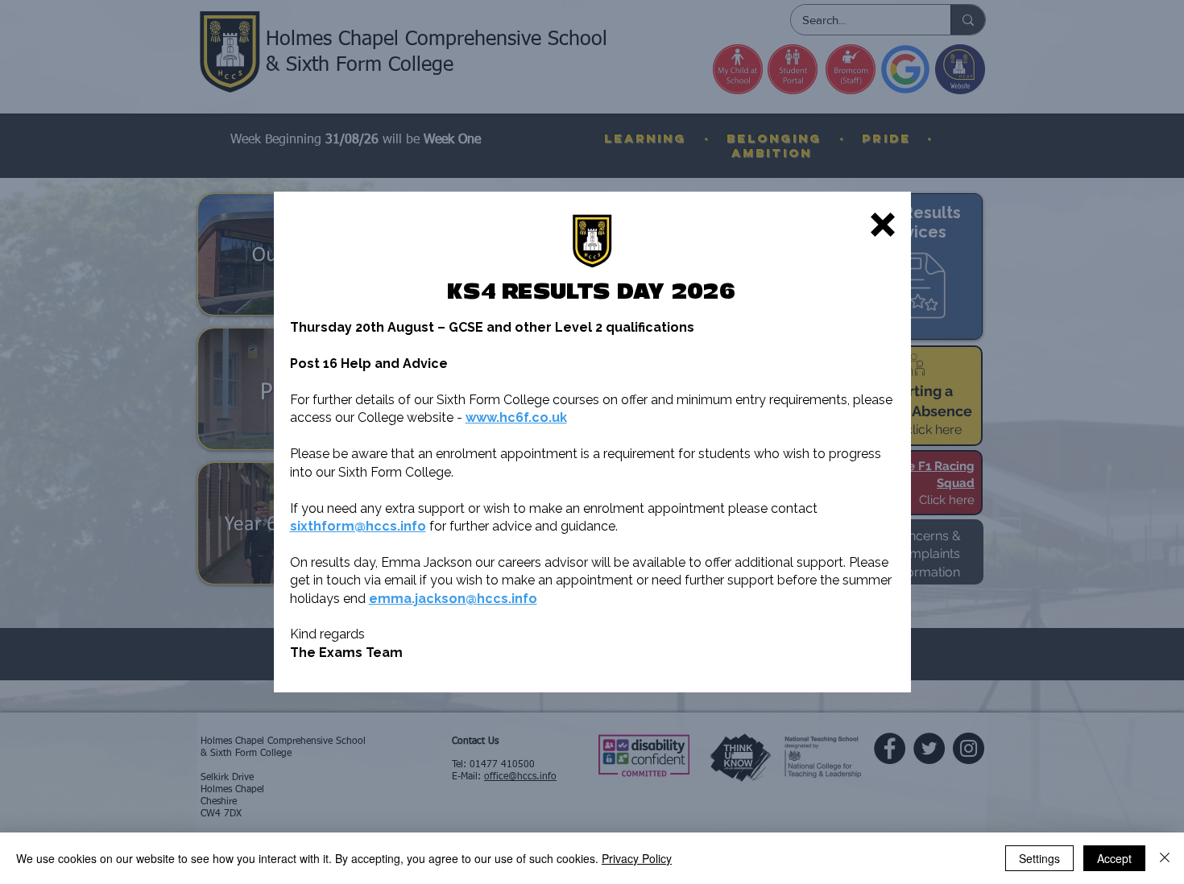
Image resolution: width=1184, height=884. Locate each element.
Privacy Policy (637, 858)
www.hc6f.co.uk (516, 417)
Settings (1039, 858)
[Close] (1164, 858)
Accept (1114, 858)
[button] (883, 225)
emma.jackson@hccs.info (453, 598)
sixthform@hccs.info (358, 526)
